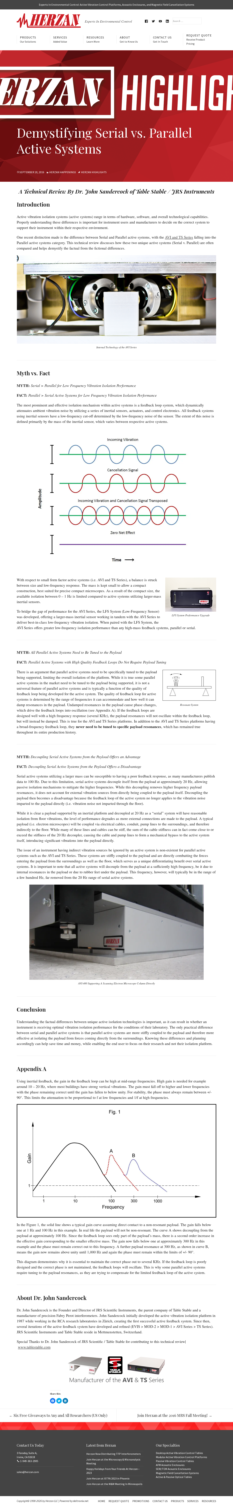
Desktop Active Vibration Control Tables (179, 1453)
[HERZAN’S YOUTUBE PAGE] (160, 21)
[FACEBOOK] (146, 21)
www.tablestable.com (34, 1346)
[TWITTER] (153, 21)
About (129, 39)
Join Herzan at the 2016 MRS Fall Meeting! (174, 1415)
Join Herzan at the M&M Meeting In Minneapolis (114, 1484)
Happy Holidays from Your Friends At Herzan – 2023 (113, 1471)
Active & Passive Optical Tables (174, 1477)
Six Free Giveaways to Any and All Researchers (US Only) (58, 1415)
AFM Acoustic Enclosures (170, 1465)
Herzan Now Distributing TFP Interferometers (113, 1454)
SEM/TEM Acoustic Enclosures (173, 1469)
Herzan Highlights (94, 172)
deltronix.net (81, 1501)
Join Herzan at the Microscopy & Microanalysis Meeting (113, 1461)
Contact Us (162, 39)
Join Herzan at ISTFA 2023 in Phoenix (107, 1478)
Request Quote (199, 39)
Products (28, 39)
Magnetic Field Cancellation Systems (177, 1473)
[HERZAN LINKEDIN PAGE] (167, 21)
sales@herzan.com (28, 1472)
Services (60, 39)
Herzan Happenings (62, 172)
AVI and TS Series (179, 237)
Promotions (140, 1501)
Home (101, 1501)
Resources (95, 39)
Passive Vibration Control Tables (175, 1461)
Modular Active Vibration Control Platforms (181, 1457)
